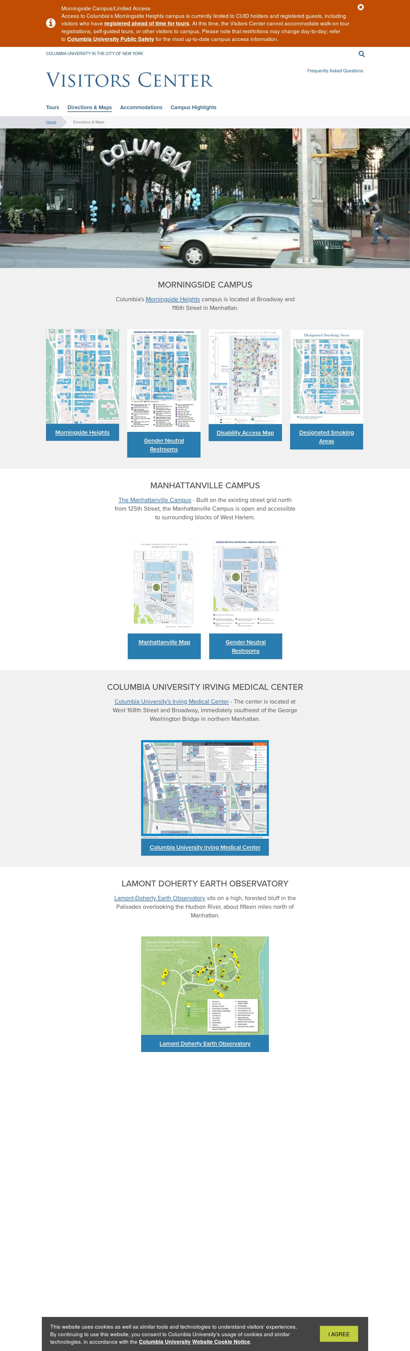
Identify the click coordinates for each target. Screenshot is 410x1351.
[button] (361, 7)
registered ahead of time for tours (146, 23)
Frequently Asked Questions (335, 70)
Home (51, 122)
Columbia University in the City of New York (94, 53)
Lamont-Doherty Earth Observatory (159, 898)
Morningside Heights (173, 299)
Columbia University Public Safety (110, 39)
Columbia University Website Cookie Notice (194, 1341)
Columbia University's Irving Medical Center (172, 701)
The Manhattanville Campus (155, 500)
